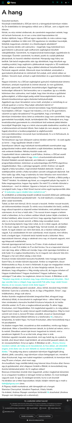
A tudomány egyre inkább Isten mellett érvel (25, 192)
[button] (36, 420)
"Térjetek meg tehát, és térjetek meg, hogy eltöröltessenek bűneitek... (33, 279)
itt (51, 317)
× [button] (70, 400)
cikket (35, 157)
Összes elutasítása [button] (44, 416)
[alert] (36, 410)
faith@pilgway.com (10, 383)
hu (66, 3)
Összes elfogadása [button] (27, 416)
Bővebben (57, 405)
